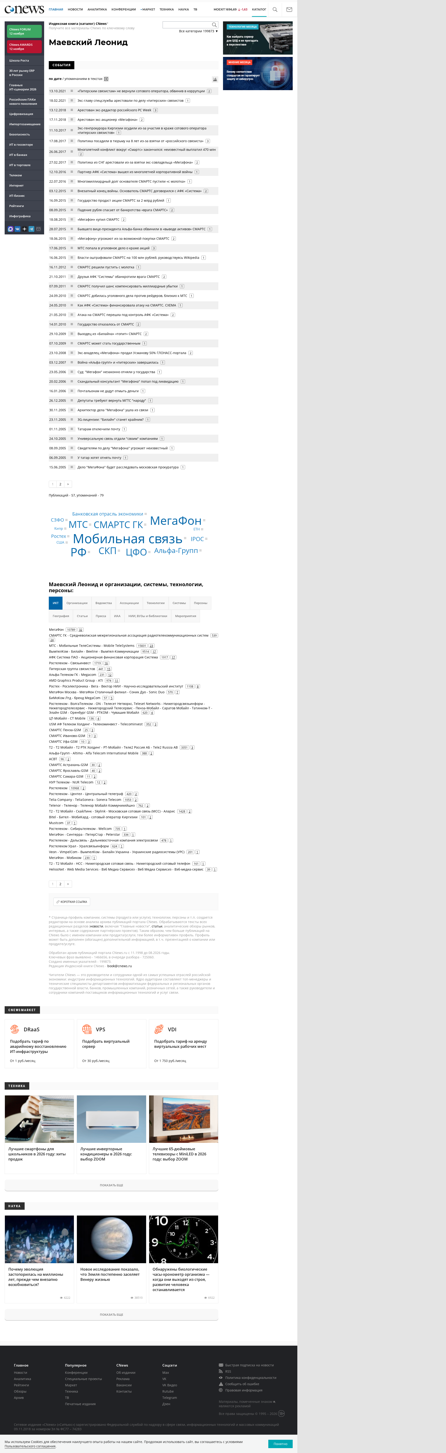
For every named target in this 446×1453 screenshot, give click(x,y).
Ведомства (103, 603)
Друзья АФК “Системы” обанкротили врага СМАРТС (119, 276)
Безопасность (19, 134)
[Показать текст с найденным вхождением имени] (106, 79)
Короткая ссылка (74, 902)
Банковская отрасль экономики (107, 514)
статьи (157, 926)
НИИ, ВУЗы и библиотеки (147, 616)
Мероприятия (185, 616)
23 (151, 646)
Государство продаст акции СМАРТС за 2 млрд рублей (121, 200)
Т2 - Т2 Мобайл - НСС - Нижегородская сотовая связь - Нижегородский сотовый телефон (119, 863)
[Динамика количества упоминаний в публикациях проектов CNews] (215, 79)
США (60, 542)
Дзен (166, 1404)
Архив (19, 1397)
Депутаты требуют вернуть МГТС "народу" (112, 400)
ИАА (117, 616)
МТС (78, 524)
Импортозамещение (24, 124)
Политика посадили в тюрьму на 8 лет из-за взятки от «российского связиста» (140, 141)
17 (154, 651)
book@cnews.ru (119, 966)
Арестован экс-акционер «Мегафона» (108, 119)
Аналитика (97, 9)
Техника (71, 1391)
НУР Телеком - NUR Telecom (71, 782)
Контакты (124, 1391)
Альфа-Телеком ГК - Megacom (72, 674)
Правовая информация (243, 1390)
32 (80, 629)
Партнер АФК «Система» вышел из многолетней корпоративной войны (135, 172)
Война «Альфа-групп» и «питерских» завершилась (118, 362)
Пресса (101, 616)
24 (52, 640)
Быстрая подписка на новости (249, 1365)
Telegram (169, 1397)
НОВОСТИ (75, 9)
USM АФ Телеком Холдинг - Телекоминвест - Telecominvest (96, 724)
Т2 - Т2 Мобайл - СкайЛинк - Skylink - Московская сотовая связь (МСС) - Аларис (112, 811)
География (61, 616)
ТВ (195, 9)
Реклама (123, 1379)
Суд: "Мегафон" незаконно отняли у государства (117, 372)
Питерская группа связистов (72, 669)
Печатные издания (80, 1404)
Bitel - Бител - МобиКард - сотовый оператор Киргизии (93, 817)
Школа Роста (19, 60)
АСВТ (53, 759)
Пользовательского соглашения (30, 1446)
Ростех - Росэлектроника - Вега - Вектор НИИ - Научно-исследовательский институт (116, 686)
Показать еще (111, 1185)
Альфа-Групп (176, 550)
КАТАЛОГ (259, 9)
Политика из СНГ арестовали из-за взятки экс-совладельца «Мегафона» (135, 162)
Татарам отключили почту (99, 429)
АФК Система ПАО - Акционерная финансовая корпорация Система (103, 657)
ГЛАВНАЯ (56, 9)
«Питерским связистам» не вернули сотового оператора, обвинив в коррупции (141, 91)
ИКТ (56, 603)
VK (164, 1379)
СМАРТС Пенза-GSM (65, 730)
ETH (196, 529)
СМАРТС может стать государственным (109, 343)
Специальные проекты (83, 1379)
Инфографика (20, 216)
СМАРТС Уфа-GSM (63, 741)
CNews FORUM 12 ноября (20, 31)
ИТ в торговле (19, 165)
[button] (275, 9)
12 (110, 675)
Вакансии (124, 1385)
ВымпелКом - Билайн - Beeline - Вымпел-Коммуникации (94, 651)
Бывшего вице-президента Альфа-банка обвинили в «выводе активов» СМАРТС (142, 229)
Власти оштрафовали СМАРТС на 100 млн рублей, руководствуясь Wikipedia (138, 257)
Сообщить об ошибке (242, 1384)
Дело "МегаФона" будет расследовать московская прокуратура (128, 467)
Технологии (156, 603)
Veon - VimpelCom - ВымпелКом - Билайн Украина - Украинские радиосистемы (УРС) (116, 852)
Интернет (16, 185)
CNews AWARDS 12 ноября (21, 47)
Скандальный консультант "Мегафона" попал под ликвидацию (128, 381)
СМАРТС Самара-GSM (66, 776)
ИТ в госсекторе (21, 144)
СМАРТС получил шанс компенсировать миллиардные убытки (128, 286)
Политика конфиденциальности (250, 1377)
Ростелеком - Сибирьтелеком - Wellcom (80, 828)
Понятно (280, 1444)
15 (108, 669)
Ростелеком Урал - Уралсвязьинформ (79, 846)
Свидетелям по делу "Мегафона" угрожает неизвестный (123, 448)
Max (165, 1372)
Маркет (71, 1385)
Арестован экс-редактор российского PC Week (114, 110)
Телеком (15, 175)
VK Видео (169, 1385)
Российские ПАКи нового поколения (23, 101)
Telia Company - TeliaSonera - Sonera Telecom (85, 799)
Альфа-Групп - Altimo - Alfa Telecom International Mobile (93, 753)
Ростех (58, 536)
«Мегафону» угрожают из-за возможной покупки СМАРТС (123, 238)
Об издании (125, 1372)
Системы (179, 603)
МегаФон (176, 520)
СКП (107, 550)
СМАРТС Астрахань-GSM (68, 765)
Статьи (82, 616)
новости (96, 926)
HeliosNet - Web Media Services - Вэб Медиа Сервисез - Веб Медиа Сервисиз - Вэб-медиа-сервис (126, 869)
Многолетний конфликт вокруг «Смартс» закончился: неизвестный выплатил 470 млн (147, 149)
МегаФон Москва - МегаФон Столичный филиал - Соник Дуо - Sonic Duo (106, 692)
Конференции (76, 1372)
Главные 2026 (22, 87)
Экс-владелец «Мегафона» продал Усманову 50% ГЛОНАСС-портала (132, 353)
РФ (78, 552)
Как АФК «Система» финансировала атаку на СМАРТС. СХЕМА (127, 305)
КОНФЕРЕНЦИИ (124, 9)
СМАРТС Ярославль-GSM (68, 770)
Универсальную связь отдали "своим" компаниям (118, 438)
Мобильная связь (128, 538)
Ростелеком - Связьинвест (70, 663)
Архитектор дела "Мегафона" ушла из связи (113, 410)
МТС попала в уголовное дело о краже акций (114, 248)
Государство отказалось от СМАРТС (106, 324)
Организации (77, 603)
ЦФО (136, 552)
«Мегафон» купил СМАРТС (98, 219)
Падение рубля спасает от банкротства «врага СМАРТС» (123, 210)
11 (116, 680)
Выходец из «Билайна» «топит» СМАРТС (110, 334)
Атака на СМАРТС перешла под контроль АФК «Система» (123, 314)
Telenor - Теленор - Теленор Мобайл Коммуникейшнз (92, 805)
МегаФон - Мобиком (65, 857)
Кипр (58, 528)
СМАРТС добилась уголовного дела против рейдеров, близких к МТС (132, 295)
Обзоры (20, 1391)
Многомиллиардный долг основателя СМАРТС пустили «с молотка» (131, 181)
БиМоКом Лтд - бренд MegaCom (74, 698)
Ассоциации (129, 603)
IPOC (197, 539)
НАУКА (183, 9)
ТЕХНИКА (167, 9)
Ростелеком (58, 788)
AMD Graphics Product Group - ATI (76, 680)
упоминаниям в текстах (83, 78)
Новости (20, 1372)
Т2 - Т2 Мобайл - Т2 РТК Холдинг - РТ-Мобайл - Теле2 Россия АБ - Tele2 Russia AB (113, 747)
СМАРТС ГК (118, 524)
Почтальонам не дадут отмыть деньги (108, 391)
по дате (55, 78)
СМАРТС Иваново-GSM (67, 735)
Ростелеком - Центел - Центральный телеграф (86, 794)
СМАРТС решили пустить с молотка (106, 267)
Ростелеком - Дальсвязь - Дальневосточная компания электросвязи (103, 840)
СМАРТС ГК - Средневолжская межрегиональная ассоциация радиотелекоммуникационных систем (128, 635)
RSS (228, 1371)
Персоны (200, 603)
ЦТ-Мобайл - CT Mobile (67, 718)
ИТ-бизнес (17, 196)
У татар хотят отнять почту (99, 457)
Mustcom (56, 823)
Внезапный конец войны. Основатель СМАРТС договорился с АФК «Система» (140, 191)
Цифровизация (21, 114)
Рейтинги (16, 206)
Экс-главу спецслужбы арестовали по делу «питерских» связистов (131, 100)
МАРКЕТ (148, 9)
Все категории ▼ (198, 31)
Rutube (168, 1391)
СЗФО (57, 520)
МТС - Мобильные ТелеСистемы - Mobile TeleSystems (91, 645)
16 (106, 663)
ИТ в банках (18, 155)
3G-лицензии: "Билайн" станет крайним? (111, 419)
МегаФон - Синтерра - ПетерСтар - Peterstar (84, 834)
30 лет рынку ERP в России (22, 73)
